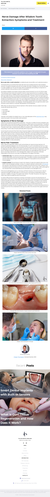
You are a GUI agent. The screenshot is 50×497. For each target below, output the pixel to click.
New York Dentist (4, 8)
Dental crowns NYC (10, 491)
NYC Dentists (25, 460)
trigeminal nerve (40, 116)
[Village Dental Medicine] (41, 3)
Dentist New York (29, 491)
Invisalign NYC (36, 491)
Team (25, 448)
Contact (25, 450)
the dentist (45, 164)
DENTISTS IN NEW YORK (25, 440)
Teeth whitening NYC (19, 491)
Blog (25, 455)
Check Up (25, 468)
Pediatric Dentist (25, 463)
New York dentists (8, 492)
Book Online (25, 453)
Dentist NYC (3, 491)
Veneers (25, 470)
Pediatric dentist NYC (44, 491)
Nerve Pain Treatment (6, 79)
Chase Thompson (19, 357)
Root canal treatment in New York (30, 492)
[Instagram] (26, 443)
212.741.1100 (3, 5)
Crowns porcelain (42, 492)
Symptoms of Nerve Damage (8, 77)
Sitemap (25, 473)
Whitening (25, 465)
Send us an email (25, 478)
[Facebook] (24, 443)
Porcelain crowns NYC (17, 492)
